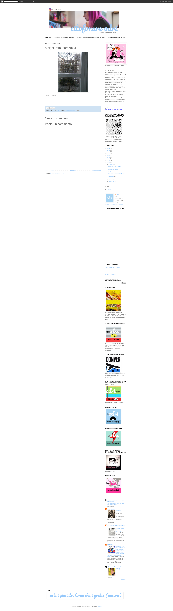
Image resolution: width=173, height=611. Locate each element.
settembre (111, 181)
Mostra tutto (123, 579)
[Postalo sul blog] (49, 108)
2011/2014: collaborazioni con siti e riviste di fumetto (91, 37)
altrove (67, 110)
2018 (108, 148)
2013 (108, 158)
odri (118, 194)
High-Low (110, 544)
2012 (108, 160)
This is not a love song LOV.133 (116, 37)
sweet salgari (111, 509)
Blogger (100, 606)
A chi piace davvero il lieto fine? (116, 174)
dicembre (111, 164)
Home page (48, 37)
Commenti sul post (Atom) (57, 173)
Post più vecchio (96, 170)
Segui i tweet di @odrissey (112, 267)
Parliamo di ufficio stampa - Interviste (64, 37)
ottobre (111, 179)
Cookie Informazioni (110, 274)
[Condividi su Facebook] (52, 108)
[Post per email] (78, 110)
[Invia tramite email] (47, 108)
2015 (108, 153)
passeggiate (72, 110)
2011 (108, 162)
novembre (111, 176)
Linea (109, 171)
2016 (108, 151)
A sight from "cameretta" (114, 166)
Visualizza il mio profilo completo (114, 204)
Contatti (109, 189)
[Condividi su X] (50, 108)
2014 (108, 155)
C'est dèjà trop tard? (113, 169)
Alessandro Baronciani (114, 567)
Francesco (118, 510)
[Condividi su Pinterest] (54, 108)
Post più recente (49, 170)
